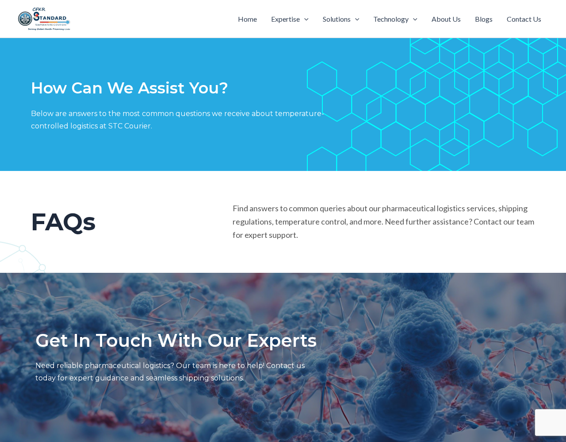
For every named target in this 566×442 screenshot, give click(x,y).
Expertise (285, 19)
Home (247, 19)
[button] (304, 19)
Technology (391, 19)
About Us (446, 19)
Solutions (337, 19)
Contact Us (524, 19)
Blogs (484, 19)
